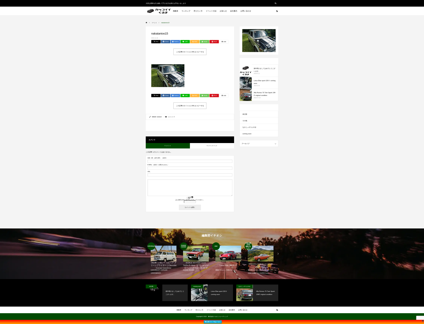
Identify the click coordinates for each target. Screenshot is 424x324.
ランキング (186, 11)
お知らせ (223, 11)
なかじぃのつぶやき (249, 127)
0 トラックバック (212, 145)
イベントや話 (211, 11)
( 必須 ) (157, 158)
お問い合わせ (245, 11)
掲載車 (175, 11)
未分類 (244, 114)
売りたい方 (198, 11)
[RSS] (277, 11)
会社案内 (233, 11)
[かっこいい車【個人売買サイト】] (159, 11)
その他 (244, 121)
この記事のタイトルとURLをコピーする (190, 52)
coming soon (246, 134)
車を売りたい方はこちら (213, 322)
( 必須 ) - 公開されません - (158, 164)
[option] (163, 258)
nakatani (159, 117)
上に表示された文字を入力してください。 (190, 200)
